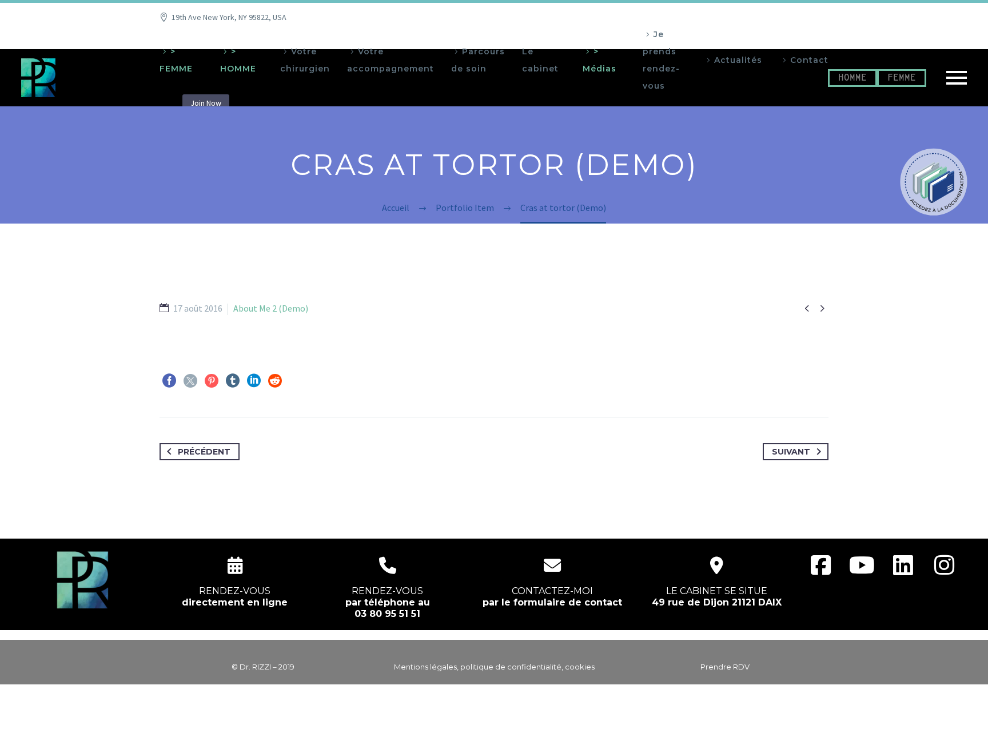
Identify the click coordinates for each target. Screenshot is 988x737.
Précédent (204, 452)
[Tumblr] (233, 381)
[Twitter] (190, 381)
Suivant (791, 452)
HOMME (852, 78)
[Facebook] (169, 381)
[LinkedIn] (254, 381)
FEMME (901, 78)
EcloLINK (516, 721)
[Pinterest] (211, 381)
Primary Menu (956, 77)
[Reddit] (275, 381)
